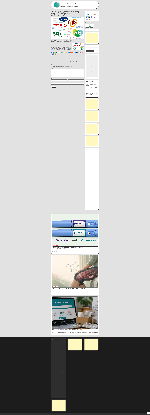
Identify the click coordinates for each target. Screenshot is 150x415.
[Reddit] (72, 52)
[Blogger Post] (52, 54)
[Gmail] (70, 52)
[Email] (61, 52)
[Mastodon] (67, 52)
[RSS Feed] (94, 14)
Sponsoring (91, 4)
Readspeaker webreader (63, 6)
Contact (82, 4)
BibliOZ (72, 3)
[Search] (95, 4)
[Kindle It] (73, 52)
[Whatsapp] (55, 52)
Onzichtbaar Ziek (62, 15)
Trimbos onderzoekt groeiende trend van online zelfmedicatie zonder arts (67, 329)
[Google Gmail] (94, 16)
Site (51, 82)
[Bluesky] (69, 52)
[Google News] (75, 52)
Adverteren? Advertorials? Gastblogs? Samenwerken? (66, 4)
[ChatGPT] (82, 52)
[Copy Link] (66, 52)
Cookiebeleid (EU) (76, 6)
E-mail (69, 78)
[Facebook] (52, 52)
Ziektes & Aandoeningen (77, 4)
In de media (84, 4)
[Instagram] (81, 52)
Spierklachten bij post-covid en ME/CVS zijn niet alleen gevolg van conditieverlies (68, 288)
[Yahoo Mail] (79, 52)
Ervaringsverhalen (68, 3)
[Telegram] (64, 52)
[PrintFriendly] (62, 52)
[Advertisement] (92, 38)
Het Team (63, 3)
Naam (52, 78)
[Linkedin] (53, 52)
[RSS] (59, 52)
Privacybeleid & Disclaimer (70, 6)
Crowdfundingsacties (79, 3)
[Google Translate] (53, 54)
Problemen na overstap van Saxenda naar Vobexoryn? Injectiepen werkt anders (68, 247)
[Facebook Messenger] (58, 52)
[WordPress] (56, 52)
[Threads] (76, 52)
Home (61, 3)
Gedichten (88, 4)
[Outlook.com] (78, 52)
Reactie (52, 68)
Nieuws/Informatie (56, 55)
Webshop (74, 3)
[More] (55, 54)
